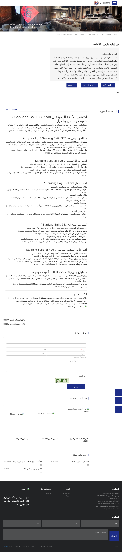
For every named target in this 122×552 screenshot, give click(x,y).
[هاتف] (118, 392)
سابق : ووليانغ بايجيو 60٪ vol (14, 320)
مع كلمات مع (79, 34)
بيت (115, 34)
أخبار (68, 489)
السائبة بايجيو (106, 34)
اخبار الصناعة (66, 496)
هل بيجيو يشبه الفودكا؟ (32, 469)
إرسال (76, 387)
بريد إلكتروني (88, 85)
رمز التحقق (82, 376)
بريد (83, 350)
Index (6, 546)
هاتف (70, 85)
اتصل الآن (107, 85)
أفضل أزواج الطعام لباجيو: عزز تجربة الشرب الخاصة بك (25, 461)
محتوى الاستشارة (80, 357)
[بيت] (102, 3)
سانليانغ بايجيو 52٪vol (50, 439)
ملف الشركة (48, 493)
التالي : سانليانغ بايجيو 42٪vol (14, 324)
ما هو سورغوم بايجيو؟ (79, 461)
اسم (84, 341)
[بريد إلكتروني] (118, 400)
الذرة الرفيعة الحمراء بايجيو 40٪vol (78, 440)
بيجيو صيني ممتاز (93, 34)
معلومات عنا (46, 489)
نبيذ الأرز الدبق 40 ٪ (21, 439)
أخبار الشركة (66, 493)
